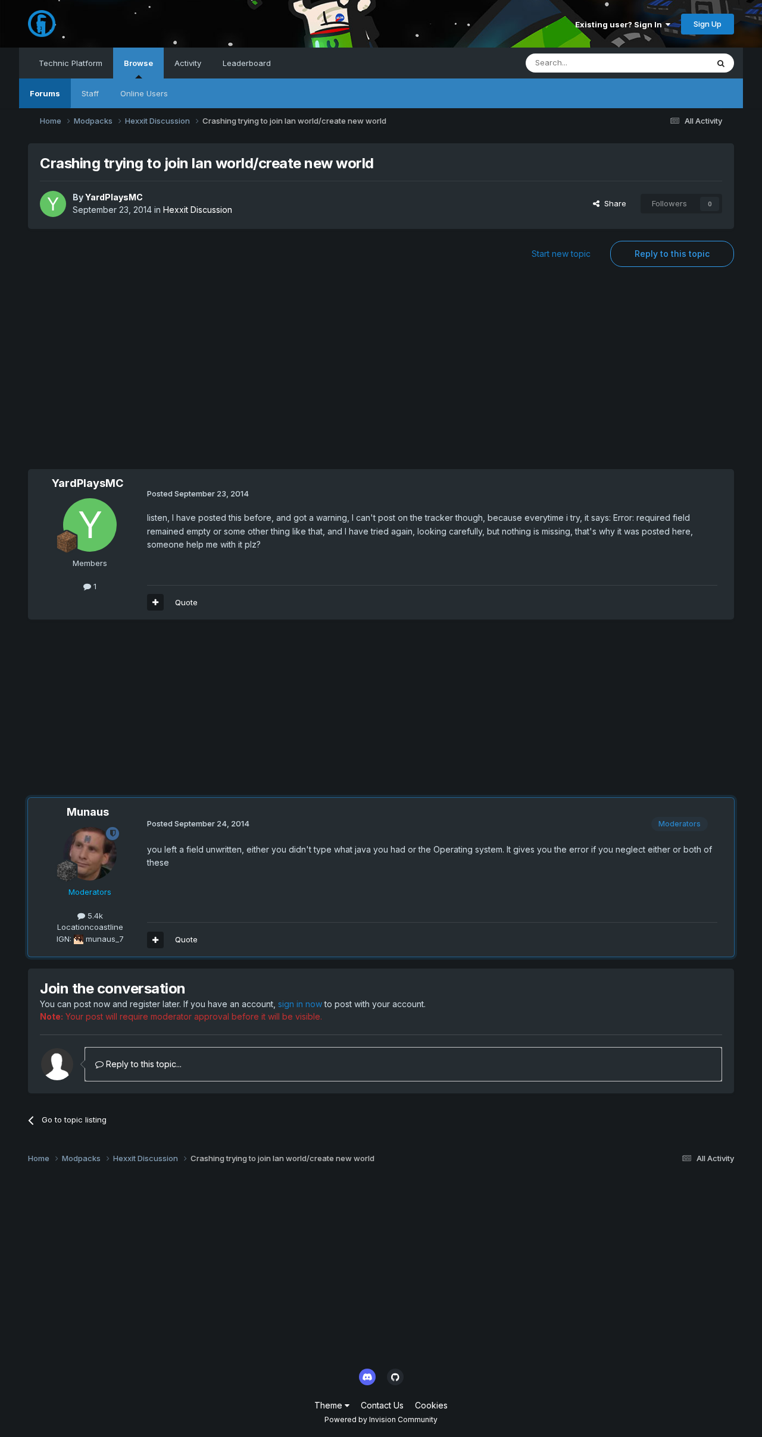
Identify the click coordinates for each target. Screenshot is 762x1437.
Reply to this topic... (143, 1064)
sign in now (300, 1004)
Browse (138, 63)
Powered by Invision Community (381, 1419)
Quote (186, 602)
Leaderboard (247, 63)
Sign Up (708, 24)
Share (612, 203)
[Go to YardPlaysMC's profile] (53, 204)
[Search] (721, 63)
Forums (45, 93)
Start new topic (561, 254)
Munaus (88, 812)
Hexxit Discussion (197, 210)
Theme (329, 1405)
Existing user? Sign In (620, 24)
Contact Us (382, 1405)
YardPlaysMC (114, 197)
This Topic (673, 62)
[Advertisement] (381, 374)
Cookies (431, 1405)
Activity (187, 63)
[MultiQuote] (155, 602)
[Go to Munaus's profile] (90, 854)
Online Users (144, 93)
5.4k (94, 915)
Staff (90, 93)
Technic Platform (70, 63)
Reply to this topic (672, 254)
